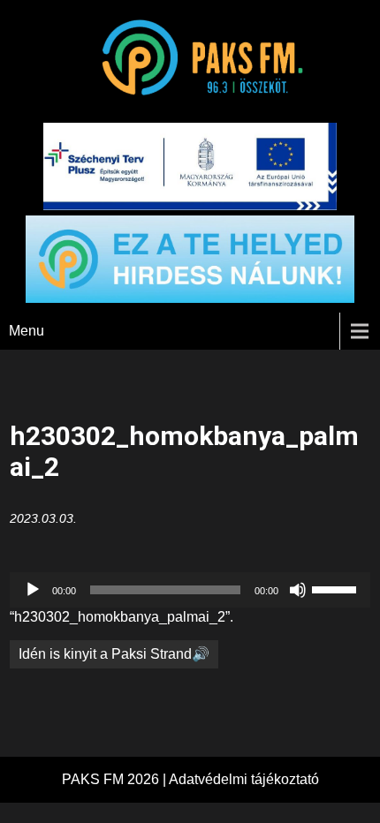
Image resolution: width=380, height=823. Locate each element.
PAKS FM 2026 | (115, 779)
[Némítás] (298, 590)
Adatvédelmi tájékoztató (244, 779)
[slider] (336, 588)
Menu (26, 330)
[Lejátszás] (33, 590)
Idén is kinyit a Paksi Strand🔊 (114, 653)
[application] (190, 590)
